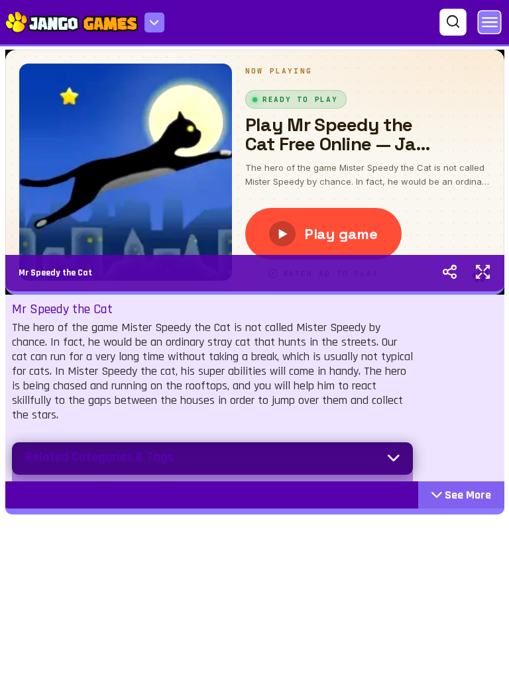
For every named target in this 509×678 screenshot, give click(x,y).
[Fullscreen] (483, 273)
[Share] (449, 273)
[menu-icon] (154, 22)
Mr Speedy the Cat (55, 273)
